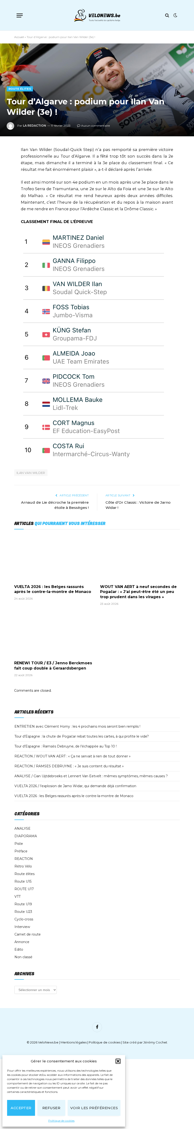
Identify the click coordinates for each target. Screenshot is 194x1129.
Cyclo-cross (23, 919)
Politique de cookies (61, 1120)
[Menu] (20, 15)
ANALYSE (22, 828)
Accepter (21, 1108)
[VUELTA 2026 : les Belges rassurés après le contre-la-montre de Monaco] (54, 558)
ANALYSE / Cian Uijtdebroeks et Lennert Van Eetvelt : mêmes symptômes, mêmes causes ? (91, 776)
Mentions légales (74, 1042)
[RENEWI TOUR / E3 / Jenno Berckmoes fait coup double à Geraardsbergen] (54, 634)
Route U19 (23, 904)
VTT (17, 896)
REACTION (23, 859)
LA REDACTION (34, 125)
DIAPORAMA (25, 836)
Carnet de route (27, 934)
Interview (22, 927)
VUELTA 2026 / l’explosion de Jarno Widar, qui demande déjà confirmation (75, 786)
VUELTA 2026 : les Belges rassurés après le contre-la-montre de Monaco (52, 589)
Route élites (20, 88)
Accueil (19, 37)
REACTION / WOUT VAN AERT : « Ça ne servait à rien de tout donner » (72, 756)
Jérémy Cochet (155, 1042)
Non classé (23, 957)
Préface (20, 851)
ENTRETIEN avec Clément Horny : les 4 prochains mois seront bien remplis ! (77, 726)
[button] (118, 1061)
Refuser (51, 1108)
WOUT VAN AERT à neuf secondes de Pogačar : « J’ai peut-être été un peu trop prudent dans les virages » (138, 591)
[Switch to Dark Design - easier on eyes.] (174, 15)
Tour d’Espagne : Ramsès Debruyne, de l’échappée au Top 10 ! (65, 746)
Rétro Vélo (23, 866)
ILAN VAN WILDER (31, 473)
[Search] (167, 15)
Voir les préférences (94, 1108)
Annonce (21, 942)
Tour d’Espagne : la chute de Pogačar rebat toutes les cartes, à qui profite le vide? (81, 736)
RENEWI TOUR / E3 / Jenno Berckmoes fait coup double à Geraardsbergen (53, 665)
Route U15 (22, 881)
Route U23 (23, 912)
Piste (18, 843)
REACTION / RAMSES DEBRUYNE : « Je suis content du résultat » (69, 766)
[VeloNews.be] (97, 15)
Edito (18, 949)
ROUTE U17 (24, 889)
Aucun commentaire (95, 125)
